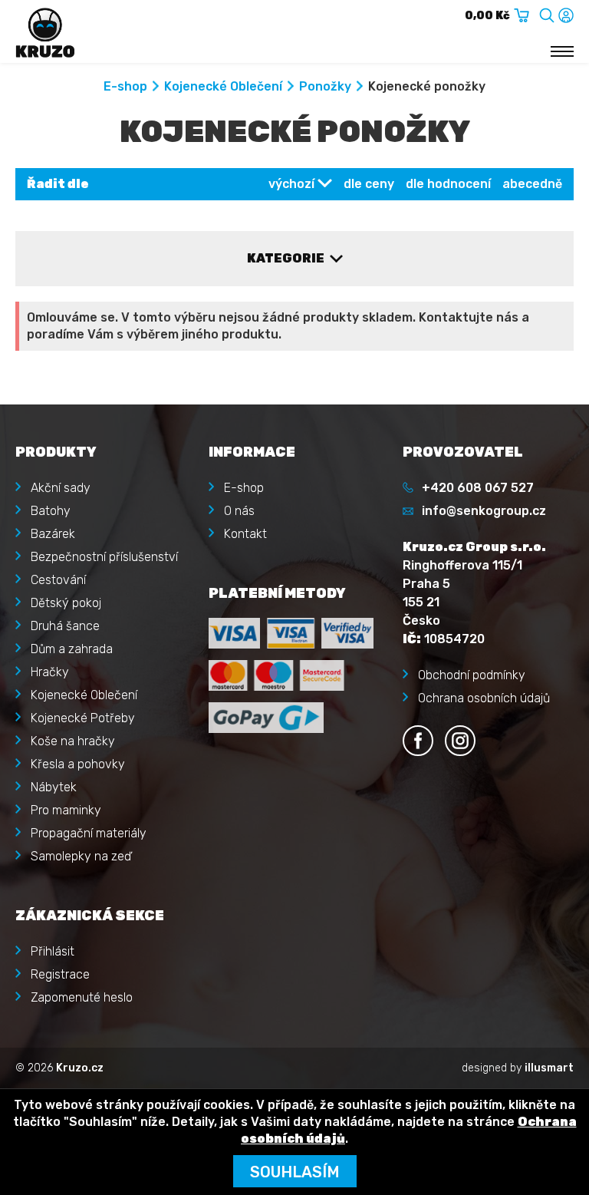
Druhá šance (65, 626)
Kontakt (245, 534)
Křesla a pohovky (78, 764)
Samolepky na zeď (81, 856)
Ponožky (325, 86)
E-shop (125, 86)
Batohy (51, 510)
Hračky (50, 672)
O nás (239, 510)
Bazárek (53, 534)
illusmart (549, 1068)
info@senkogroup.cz (484, 510)
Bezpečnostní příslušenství (104, 557)
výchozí (291, 184)
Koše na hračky (73, 741)
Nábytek (54, 787)
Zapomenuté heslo (82, 997)
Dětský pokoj (66, 603)
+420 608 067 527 (478, 487)
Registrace (60, 974)
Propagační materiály (88, 833)
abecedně (532, 184)
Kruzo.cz (80, 1068)
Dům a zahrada (72, 649)
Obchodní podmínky (471, 675)
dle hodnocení (448, 184)
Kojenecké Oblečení (223, 86)
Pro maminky (66, 810)
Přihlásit (52, 951)
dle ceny (369, 184)
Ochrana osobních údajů (484, 698)
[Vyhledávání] (546, 12)
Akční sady (60, 487)
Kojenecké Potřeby (83, 718)
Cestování (58, 580)
